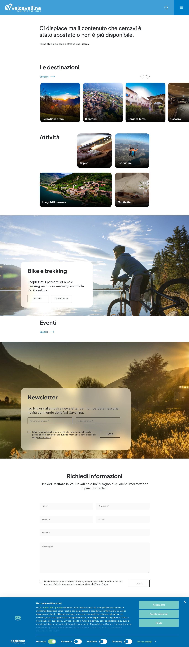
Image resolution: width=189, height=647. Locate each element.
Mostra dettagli (144, 641)
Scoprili (44, 331)
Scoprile (44, 76)
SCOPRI (38, 298)
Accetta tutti (159, 605)
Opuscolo (61, 298)
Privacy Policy (44, 437)
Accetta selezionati (159, 614)
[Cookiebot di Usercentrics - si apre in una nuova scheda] (18, 642)
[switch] (78, 641)
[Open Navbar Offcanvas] (181, 7)
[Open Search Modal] (166, 7)
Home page (57, 44)
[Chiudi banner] (185, 602)
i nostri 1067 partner (52, 607)
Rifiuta (159, 623)
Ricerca (85, 44)
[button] (148, 76)
